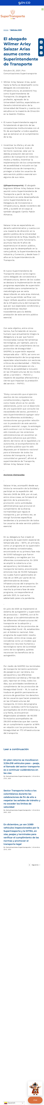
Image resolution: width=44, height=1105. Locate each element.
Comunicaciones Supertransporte (18, 776)
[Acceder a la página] (24, 2)
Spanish (11, 1103)
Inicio (6, 30)
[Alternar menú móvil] (42, 9)
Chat (35, 1100)
